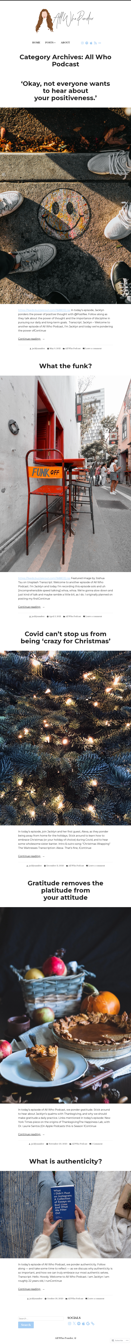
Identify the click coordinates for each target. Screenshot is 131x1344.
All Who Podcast (73, 348)
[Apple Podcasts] (91, 43)
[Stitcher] (99, 43)
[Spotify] (87, 43)
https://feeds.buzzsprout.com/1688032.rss (44, 310)
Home (36, 42)
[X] (74, 1323)
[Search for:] (40, 1319)
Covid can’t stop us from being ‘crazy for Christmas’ (66, 637)
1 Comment (97, 1144)
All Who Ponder (64, 1338)
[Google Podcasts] (95, 43)
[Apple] (83, 1323)
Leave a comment (93, 348)
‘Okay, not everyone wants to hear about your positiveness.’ (65, 91)
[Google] (88, 1323)
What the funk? (65, 366)
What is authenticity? (65, 1161)
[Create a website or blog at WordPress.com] (75, 1338)
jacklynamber (38, 348)
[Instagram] (83, 43)
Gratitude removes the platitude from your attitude (65, 890)
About (65, 42)
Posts (49, 42)
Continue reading (29, 339)
